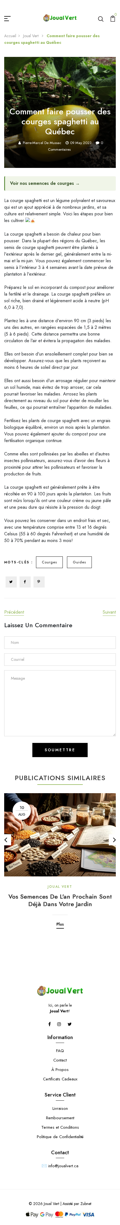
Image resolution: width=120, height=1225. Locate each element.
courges (49, 562)
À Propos (60, 1070)
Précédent (14, 612)
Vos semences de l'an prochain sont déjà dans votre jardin (60, 900)
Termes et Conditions (60, 1127)
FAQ (60, 1051)
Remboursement (60, 1118)
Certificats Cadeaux (60, 1079)
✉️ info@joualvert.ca (60, 1166)
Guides (79, 562)
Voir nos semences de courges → (45, 183)
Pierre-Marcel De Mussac (42, 142)
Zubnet (85, 1203)
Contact (60, 1060)
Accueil (10, 36)
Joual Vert (31, 36)
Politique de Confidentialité (60, 1137)
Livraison (60, 1108)
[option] (60, 857)
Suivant (109, 612)
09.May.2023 (81, 142)
